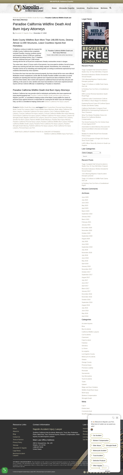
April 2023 (85, 208)
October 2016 (86, 299)
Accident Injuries (87, 323)
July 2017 (85, 280)
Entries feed (85, 408)
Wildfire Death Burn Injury (35, 17)
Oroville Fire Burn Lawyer (21, 119)
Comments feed (87, 411)
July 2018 (85, 255)
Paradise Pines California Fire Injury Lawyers (48, 124)
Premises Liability (87, 368)
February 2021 (86, 222)
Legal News (22, 17)
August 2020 (86, 238)
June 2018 (85, 258)
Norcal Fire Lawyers (51, 117)
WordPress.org (86, 414)
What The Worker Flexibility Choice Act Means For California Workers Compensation (94, 117)
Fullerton (84, 343)
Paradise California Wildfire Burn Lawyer (54, 121)
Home (54, 8)
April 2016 (85, 316)
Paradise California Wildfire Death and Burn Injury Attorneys (50, 95)
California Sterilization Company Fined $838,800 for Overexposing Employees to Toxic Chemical (95, 110)
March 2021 (85, 219)
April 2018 (85, 263)
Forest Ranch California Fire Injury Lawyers (27, 115)
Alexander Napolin (66, 8)
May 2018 (85, 261)
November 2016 (87, 297)
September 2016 (87, 302)
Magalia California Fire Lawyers (34, 117)
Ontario (84, 359)
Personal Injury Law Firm (27, 128)
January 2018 (86, 266)
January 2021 (86, 225)
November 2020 (87, 230)
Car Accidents (86, 334)
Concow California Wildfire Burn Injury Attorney (59, 113)
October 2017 (86, 272)
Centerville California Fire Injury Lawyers (36, 111)
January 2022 (86, 216)
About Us (16, 431)
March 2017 (85, 288)
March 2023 (85, 211)
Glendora (85, 345)
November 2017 (87, 269)
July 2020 (85, 241)
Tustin (84, 381)
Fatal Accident (86, 340)
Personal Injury (86, 365)
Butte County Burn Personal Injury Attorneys (58, 107)
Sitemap (15, 445)
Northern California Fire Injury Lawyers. (56, 101)
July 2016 (85, 308)
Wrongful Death (87, 398)
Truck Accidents (87, 379)
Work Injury (85, 392)
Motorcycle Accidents (88, 356)
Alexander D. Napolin (20, 448)
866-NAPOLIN (54, 1)
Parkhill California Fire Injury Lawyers (41, 126)
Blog (14, 434)
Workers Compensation (89, 395)
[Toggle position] (113, 417)
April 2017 (85, 286)
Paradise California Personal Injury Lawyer (26, 121)
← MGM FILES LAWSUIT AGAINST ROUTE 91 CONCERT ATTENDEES (36, 131)
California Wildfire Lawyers (90, 332)
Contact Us (16, 437)
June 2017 (85, 283)
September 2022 (87, 214)
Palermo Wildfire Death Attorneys (40, 119)
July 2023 (85, 200)
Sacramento (86, 373)
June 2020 (85, 244)
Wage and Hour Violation (90, 387)
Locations (81, 8)
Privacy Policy (17, 442)
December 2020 (87, 227)
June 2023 (85, 202)
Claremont (85, 337)
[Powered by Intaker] (107, 471)
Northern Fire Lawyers (65, 117)
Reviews (104, 8)
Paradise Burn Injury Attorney (61, 119)
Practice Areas (92, 8)
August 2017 (86, 277)
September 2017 (87, 274)
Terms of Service (18, 439)
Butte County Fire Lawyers (21, 109)
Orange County (86, 362)
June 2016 (85, 310)
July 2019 (85, 250)
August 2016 (86, 305)
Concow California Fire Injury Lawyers (31, 113)
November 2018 (87, 252)
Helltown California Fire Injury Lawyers (53, 115)
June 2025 (85, 197)
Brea (83, 326)
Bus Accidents (86, 329)
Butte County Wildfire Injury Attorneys (42, 109)
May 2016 (85, 313)
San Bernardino (87, 376)
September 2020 (87, 236)
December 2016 (87, 294)
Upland (84, 384)
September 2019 (87, 247)
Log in (84, 405)
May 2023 (85, 205)
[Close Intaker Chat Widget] (117, 417)
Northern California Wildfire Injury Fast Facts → (59, 134)
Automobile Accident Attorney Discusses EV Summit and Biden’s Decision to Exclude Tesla (96, 129)
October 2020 (86, 233)
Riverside (85, 370)
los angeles (85, 351)
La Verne (85, 348)
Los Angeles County (88, 354)
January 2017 (86, 291)
